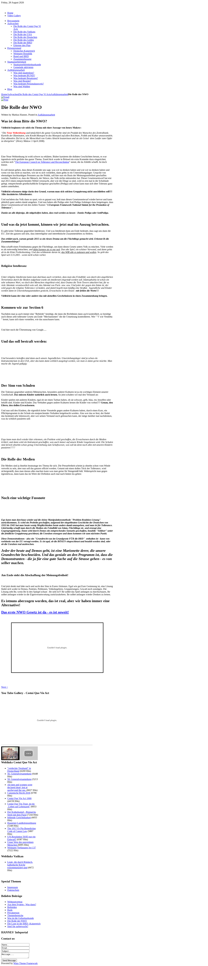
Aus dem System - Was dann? (21, 904)
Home (4, 94)
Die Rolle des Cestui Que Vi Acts (34, 94)
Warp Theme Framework (25, 963)
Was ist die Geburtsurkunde (20, 918)
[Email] (5, 97)
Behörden (12, 907)
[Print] (4, 100)
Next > (4, 687)
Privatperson (13, 912)
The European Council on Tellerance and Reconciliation (42, 162)
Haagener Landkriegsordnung (21, 823)
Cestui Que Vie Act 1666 (19, 798)
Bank (9, 910)
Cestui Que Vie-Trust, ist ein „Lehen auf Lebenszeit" (21, 805)
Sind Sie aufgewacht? (17, 926)
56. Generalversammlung (19, 773)
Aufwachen (12, 94)
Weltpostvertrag (14, 901)
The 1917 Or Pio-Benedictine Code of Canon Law (21, 829)
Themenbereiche (15, 915)
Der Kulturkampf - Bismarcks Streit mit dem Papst (21, 813)
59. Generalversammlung (19, 779)
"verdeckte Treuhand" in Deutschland (19, 769)
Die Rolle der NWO (17, 921)
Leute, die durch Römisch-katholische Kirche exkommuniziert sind (20, 865)
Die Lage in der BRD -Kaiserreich (24, 923)
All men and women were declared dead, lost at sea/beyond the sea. (19, 787)
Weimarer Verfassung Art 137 (21, 847)
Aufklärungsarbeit (59, 94)
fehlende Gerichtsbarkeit (19, 817)
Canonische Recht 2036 (18, 793)
